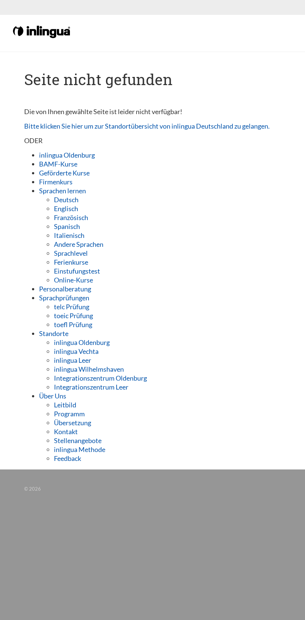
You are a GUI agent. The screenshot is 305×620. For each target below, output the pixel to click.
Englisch (66, 208)
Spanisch (67, 226)
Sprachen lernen (62, 191)
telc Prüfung (71, 307)
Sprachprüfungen (64, 298)
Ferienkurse (71, 262)
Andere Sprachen (78, 244)
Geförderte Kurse (64, 173)
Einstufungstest (77, 271)
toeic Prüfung (73, 315)
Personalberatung (65, 289)
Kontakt (66, 431)
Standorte (53, 333)
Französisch (71, 217)
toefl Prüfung (73, 324)
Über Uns (52, 396)
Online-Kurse (73, 280)
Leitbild (65, 405)
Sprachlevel (71, 253)
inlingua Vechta (76, 351)
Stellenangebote (78, 440)
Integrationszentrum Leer (91, 387)
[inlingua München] (42, 31)
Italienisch (69, 235)
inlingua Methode (79, 449)
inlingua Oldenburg (67, 155)
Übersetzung (72, 423)
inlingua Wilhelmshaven (89, 369)
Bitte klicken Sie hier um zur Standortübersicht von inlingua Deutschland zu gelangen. (147, 126)
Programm (69, 414)
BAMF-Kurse (58, 164)
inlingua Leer (72, 360)
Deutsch (66, 200)
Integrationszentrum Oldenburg (100, 378)
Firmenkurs (56, 182)
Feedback (67, 458)
